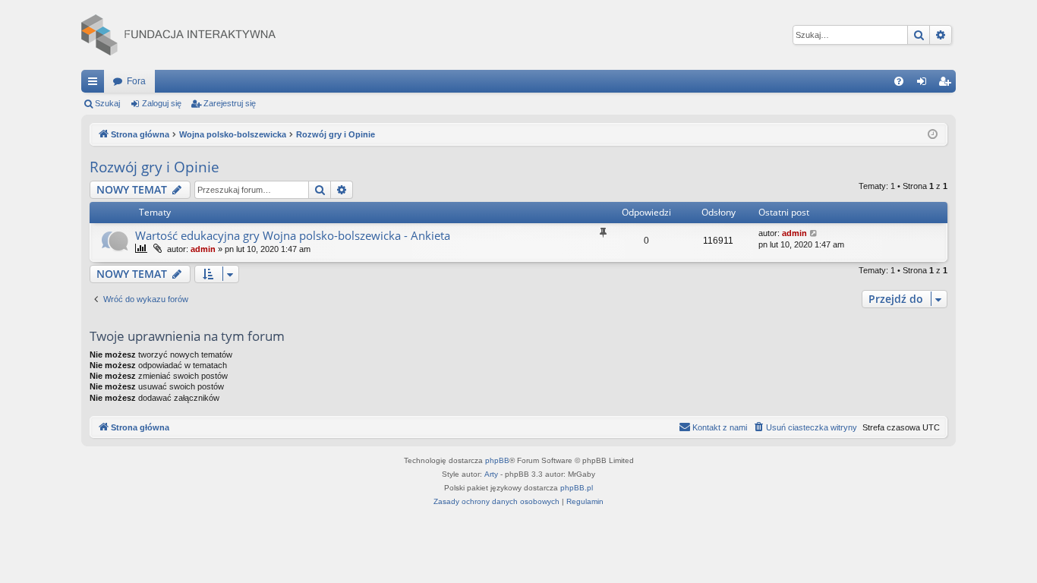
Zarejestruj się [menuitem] (947, 84)
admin (203, 249)
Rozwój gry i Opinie (154, 167)
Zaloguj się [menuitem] (924, 84)
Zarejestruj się (229, 103)
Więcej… (95, 84)
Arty (491, 474)
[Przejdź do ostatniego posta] (814, 233)
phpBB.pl (576, 488)
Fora (136, 81)
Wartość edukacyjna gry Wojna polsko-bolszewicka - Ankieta (292, 235)
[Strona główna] (178, 35)
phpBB (497, 460)
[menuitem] (898, 81)
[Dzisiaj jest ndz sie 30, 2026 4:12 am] (933, 134)
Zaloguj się (161, 103)
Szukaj (107, 103)
